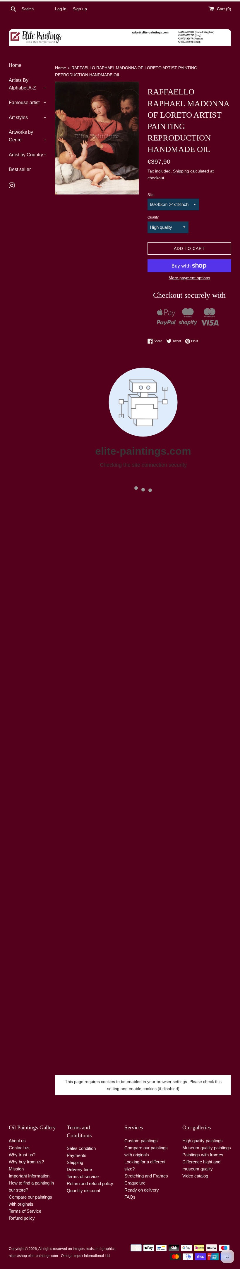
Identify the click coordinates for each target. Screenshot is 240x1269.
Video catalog (195, 1175)
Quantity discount (83, 1190)
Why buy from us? (26, 1161)
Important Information (29, 1175)
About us (17, 1140)
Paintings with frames (202, 1154)
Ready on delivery (141, 1189)
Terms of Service (25, 1211)
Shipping (181, 171)
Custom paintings (141, 1140)
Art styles (27, 117)
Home (15, 65)
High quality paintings (202, 1140)
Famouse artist (27, 102)
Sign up (80, 9)
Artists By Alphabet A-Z (27, 84)
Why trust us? (22, 1154)
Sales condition (81, 1148)
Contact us (19, 1147)
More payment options (189, 277)
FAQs (130, 1196)
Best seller (20, 169)
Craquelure (134, 1182)
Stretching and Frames (146, 1175)
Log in (60, 9)
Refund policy (22, 1218)
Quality (153, 217)
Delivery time (79, 1169)
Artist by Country (27, 154)
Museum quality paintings (206, 1147)
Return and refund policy (90, 1183)
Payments (76, 1155)
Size (151, 195)
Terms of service (83, 1176)
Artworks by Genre (27, 136)
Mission (16, 1168)
